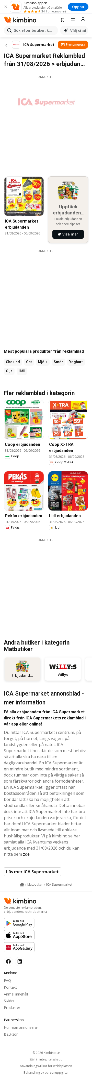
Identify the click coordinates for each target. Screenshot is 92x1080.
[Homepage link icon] (22, 885)
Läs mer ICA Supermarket (32, 871)
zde (26, 854)
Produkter (12, 1007)
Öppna (78, 6)
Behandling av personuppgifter (46, 1073)
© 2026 (46, 1053)
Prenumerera (75, 44)
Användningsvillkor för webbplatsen (46, 1066)
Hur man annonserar (21, 1027)
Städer (9, 1000)
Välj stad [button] (78, 30)
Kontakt (10, 987)
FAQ (7, 980)
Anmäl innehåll (16, 994)
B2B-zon (11, 1034)
